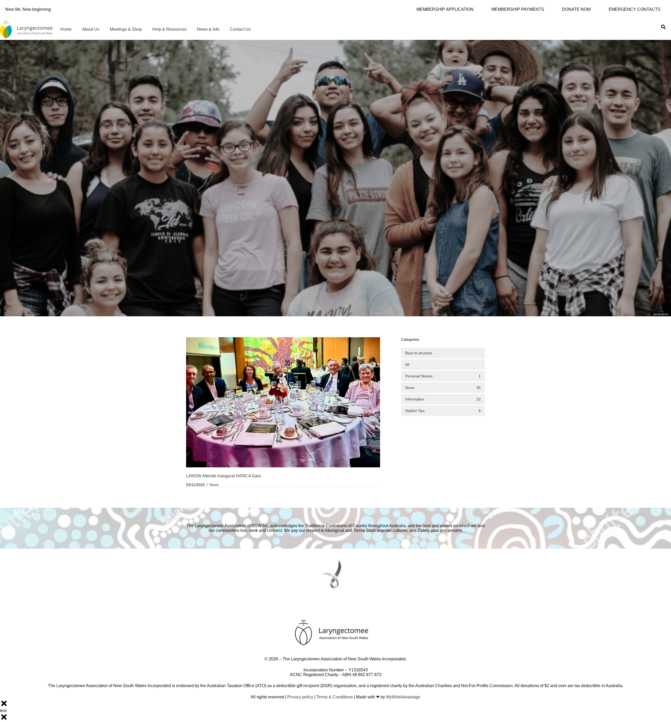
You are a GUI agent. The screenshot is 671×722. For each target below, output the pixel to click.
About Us (90, 29)
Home (66, 29)
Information (443, 399)
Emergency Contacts (635, 9)
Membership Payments (517, 9)
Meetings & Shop (126, 29)
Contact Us (240, 29)
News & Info (208, 29)
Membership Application (445, 9)
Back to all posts (418, 353)
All (407, 364)
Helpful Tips (443, 411)
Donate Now (576, 9)
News (214, 485)
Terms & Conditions (334, 697)
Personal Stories (443, 376)
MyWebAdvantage (403, 697)
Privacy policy (300, 697)
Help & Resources (169, 29)
